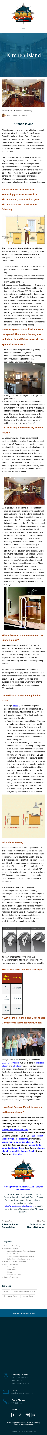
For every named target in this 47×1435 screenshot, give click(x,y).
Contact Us (29, 1422)
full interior (17, 1066)
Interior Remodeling (11, 1264)
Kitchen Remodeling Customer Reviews (20, 1259)
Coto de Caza (17, 1148)
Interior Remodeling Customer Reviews (20, 1256)
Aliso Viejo (17, 1154)
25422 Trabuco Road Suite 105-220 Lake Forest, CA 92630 (20, 1380)
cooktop (16, 706)
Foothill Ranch (21, 1139)
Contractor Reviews (11, 1248)
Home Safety (11, 1269)
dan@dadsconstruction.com (15, 1130)
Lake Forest (37, 1136)
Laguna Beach (27, 1151)
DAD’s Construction (10, 1063)
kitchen (5, 1066)
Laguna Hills (14, 1151)
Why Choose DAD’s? (18, 1422)
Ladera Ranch (8, 1142)
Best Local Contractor (14, 1254)
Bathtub (6, 1291)
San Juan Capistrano (17, 1145)
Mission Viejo (8, 1139)
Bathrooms (17, 1425)
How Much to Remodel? (11, 1296)
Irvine (18, 1142)
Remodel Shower (28, 1296)
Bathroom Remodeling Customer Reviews (21, 1251)
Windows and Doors (14, 1275)
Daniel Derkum (21, 115)
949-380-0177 (29, 1313)
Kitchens (36, 1422)
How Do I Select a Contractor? (15, 1262)
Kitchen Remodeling (24, 110)
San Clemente (28, 1142)
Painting (9, 1272)
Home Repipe (11, 1267)
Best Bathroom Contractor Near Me (23, 1291)
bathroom (40, 1063)
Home (9, 1422)
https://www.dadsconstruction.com (19, 1206)
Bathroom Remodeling (12, 1246)
